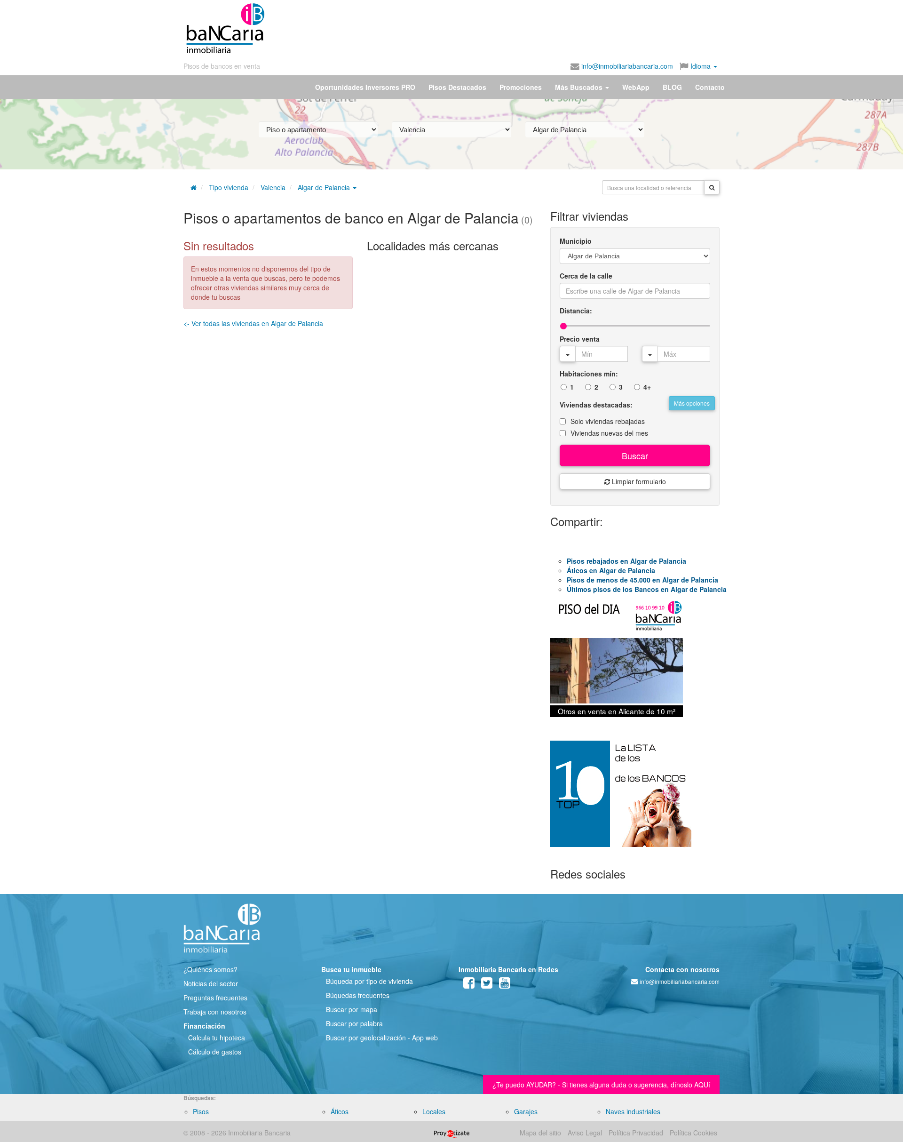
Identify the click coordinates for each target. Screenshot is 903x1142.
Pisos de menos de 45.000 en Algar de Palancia (642, 579)
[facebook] (469, 985)
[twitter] (486, 985)
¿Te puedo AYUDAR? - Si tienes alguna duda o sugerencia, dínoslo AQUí (601, 1084)
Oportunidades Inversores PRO (365, 87)
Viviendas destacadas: (596, 404)
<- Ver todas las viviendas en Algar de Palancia (253, 323)
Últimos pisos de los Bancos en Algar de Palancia (647, 589)
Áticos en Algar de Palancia (611, 570)
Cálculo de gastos (214, 1051)
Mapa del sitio (540, 1132)
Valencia (273, 187)
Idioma (701, 66)
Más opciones (692, 403)
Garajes (526, 1111)
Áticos (340, 1111)
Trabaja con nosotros (214, 1011)
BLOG (672, 87)
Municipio (576, 241)
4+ (647, 386)
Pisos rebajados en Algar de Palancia (626, 561)
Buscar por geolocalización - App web (382, 1037)
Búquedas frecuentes (357, 995)
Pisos (201, 1111)
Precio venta (580, 338)
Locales (433, 1111)
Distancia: (576, 310)
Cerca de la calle (586, 275)
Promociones (520, 87)
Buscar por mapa (351, 1009)
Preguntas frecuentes (215, 997)
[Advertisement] (492, 28)
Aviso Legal (585, 1132)
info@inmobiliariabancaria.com (626, 66)
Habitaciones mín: (589, 373)
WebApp (636, 87)
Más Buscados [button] (579, 87)
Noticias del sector (210, 983)
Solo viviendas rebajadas (607, 421)
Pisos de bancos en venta (221, 66)
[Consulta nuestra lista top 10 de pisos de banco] (635, 799)
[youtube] (504, 985)
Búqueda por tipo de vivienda (369, 981)
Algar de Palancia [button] (325, 187)
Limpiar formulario (638, 481)
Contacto (710, 87)
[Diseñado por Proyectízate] (451, 1132)
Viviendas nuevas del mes (609, 433)
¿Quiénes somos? (210, 969)
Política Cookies (693, 1132)
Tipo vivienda (228, 187)
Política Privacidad (636, 1132)
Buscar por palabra (354, 1023)
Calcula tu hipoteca (216, 1037)
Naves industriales (633, 1111)
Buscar (635, 455)
